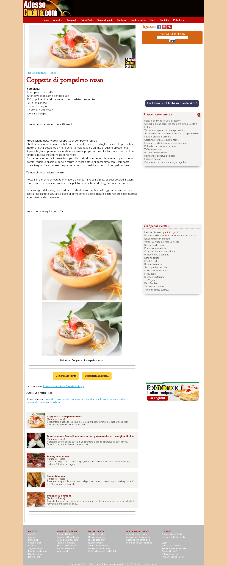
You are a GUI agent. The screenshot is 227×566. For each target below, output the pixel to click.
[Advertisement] (139, 8)
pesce (84, 399)
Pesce (52, 73)
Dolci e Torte (34, 557)
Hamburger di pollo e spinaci (159, 155)
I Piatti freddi (150, 261)
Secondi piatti (105, 20)
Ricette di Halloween (67, 545)
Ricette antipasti (36, 73)
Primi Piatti (87, 20)
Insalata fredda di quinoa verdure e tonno (165, 143)
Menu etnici (150, 273)
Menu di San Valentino (67, 540)
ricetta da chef (54, 402)
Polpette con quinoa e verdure (160, 146)
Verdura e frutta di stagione (139, 543)
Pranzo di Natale (65, 534)
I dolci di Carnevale (66, 543)
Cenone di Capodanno (68, 537)
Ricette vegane (35, 554)
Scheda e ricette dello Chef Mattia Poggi (63, 386)
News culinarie (95, 543)
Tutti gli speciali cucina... (156, 289)
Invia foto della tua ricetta (174, 537)
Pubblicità (178, 20)
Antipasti (71, 20)
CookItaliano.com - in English (102, 551)
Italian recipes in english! (157, 238)
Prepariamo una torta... (156, 248)
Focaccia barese (152, 159)
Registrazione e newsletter (174, 548)
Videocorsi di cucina (98, 545)
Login (164, 543)
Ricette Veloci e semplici (156, 254)
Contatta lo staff (169, 551)
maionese (75, 399)
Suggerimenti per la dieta (138, 540)
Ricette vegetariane (37, 551)
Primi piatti (33, 540)
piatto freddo (40, 402)
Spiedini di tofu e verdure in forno (161, 140)
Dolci (153, 20)
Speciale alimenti (96, 537)
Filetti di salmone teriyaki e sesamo (162, 120)
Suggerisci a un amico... (97, 376)
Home (46, 20)
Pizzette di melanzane (155, 152)
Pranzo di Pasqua (65, 548)
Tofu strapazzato (153, 149)
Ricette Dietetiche (153, 264)
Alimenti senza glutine (136, 534)
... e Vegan (149, 280)
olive (58, 399)
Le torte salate (151, 258)
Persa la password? (171, 545)
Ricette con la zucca (154, 245)
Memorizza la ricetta (66, 376)
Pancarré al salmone (59, 495)
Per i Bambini (151, 283)
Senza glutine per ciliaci (156, 267)
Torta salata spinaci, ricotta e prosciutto (164, 130)
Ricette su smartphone (99, 548)
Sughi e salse (138, 20)
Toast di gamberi (57, 476)
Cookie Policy (177, 557)
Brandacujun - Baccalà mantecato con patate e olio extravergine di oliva (90, 436)
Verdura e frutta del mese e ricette (161, 242)
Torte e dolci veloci (154, 286)
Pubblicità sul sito (170, 554)
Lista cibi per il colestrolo (138, 537)
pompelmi (50, 399)
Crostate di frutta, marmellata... (160, 251)
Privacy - (166, 557)
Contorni (121, 20)
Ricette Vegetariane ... (155, 277)
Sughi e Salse (35, 548)
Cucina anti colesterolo (156, 270)
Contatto (164, 20)
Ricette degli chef (96, 540)
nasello (66, 399)
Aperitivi (57, 20)
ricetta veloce (111, 399)
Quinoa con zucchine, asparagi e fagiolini (165, 162)
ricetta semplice (95, 399)
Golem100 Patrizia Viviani (105, 564)
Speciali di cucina (96, 534)
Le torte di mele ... (153, 232)
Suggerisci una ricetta (172, 534)
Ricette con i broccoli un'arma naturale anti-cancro (170, 235)
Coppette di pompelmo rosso (64, 416)
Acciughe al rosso (58, 456)
